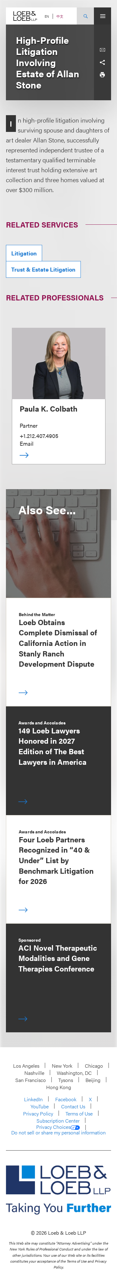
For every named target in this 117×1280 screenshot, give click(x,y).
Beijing (92, 1080)
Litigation (24, 253)
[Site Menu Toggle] (102, 16)
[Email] (102, 50)
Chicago (94, 1065)
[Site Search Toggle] (85, 16)
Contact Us (73, 1106)
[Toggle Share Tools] (102, 62)
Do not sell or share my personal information (58, 1132)
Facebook (65, 1099)
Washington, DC (74, 1072)
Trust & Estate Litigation (43, 269)
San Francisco (30, 1080)
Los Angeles (26, 1065)
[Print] (102, 75)
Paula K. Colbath (48, 408)
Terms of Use (79, 1113)
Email (26, 443)
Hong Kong (58, 1087)
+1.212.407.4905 (39, 435)
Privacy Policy (38, 1113)
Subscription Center (58, 1120)
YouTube (40, 1106)
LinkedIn (33, 1099)
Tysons (65, 1080)
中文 (59, 16)
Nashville (34, 1072)
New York (62, 1065)
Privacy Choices (53, 1127)
